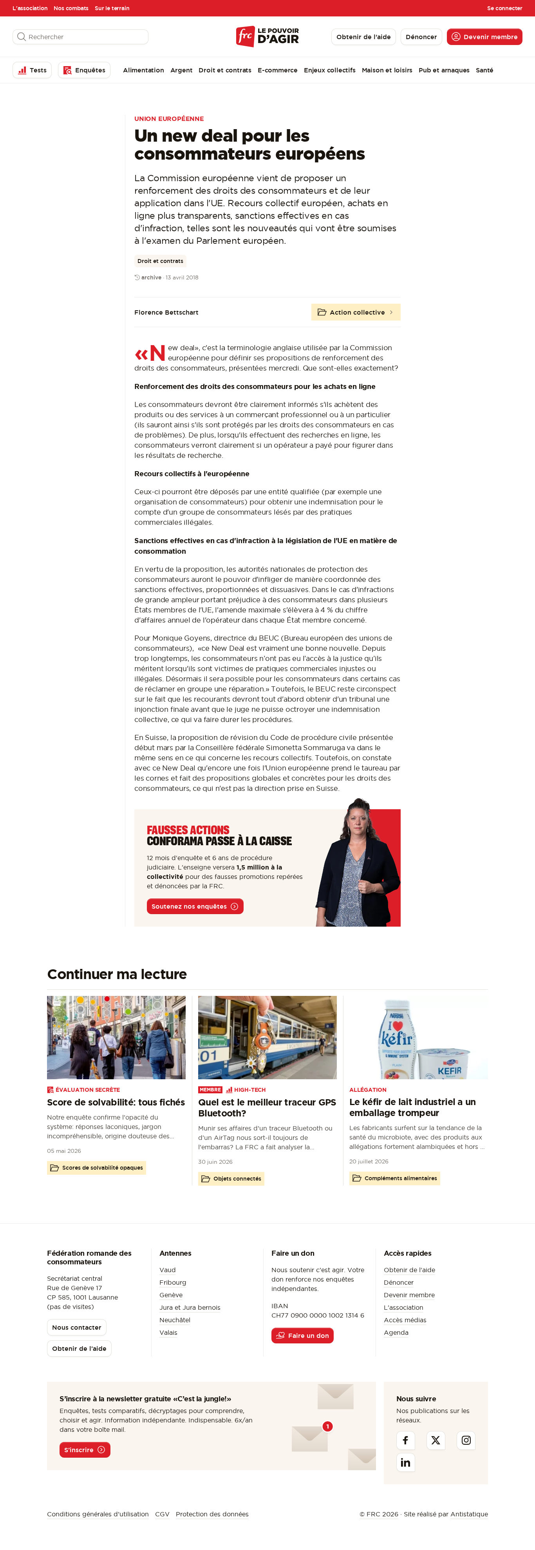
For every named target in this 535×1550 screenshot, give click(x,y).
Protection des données (212, 1514)
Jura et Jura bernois (190, 1307)
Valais (168, 1332)
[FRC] (267, 36)
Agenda (396, 1332)
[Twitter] (436, 1440)
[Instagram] (466, 1440)
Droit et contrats (225, 70)
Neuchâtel (174, 1319)
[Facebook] (405, 1440)
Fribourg (172, 1282)
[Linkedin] (405, 1462)
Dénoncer (399, 1282)
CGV (162, 1514)
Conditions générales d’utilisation (98, 1514)
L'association (30, 8)
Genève (171, 1294)
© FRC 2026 (379, 1514)
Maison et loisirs (387, 70)
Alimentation (143, 70)
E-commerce (278, 70)
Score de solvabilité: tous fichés (116, 1102)
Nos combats (71, 8)
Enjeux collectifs (330, 70)
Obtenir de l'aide (409, 1269)
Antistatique (469, 1514)
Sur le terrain (112, 8)
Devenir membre (409, 1294)
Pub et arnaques (444, 70)
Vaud (167, 1269)
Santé (484, 70)
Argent (181, 70)
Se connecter (504, 8)
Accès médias (405, 1319)
